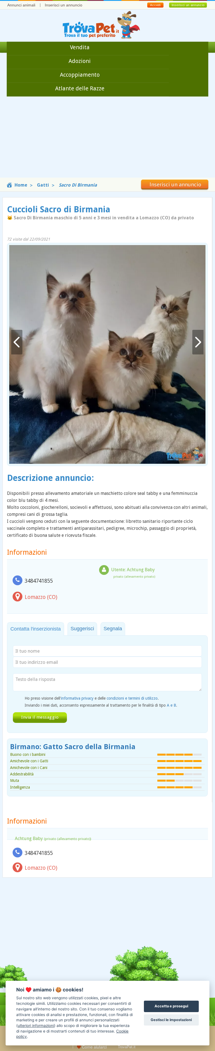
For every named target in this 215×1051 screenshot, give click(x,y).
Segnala (113, 628)
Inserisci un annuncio (63, 5)
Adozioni (80, 61)
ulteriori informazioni (36, 1025)
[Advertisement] (107, 138)
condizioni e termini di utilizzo (132, 698)
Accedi (155, 5)
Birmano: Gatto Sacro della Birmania (72, 747)
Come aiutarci (94, 1047)
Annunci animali (21, 5)
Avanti (198, 342)
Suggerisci (82, 628)
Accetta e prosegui (171, 1006)
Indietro (16, 342)
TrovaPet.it (126, 1046)
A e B (171, 705)
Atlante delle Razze (79, 88)
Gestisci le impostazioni (171, 1020)
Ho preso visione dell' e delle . (92, 698)
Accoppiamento (80, 74)
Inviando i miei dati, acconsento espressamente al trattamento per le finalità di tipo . (101, 705)
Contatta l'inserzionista (35, 629)
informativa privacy (77, 698)
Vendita (80, 47)
